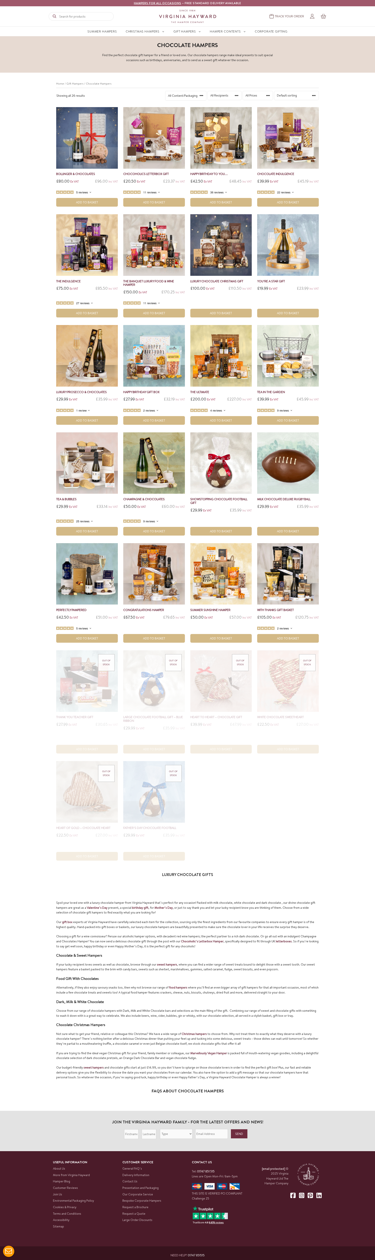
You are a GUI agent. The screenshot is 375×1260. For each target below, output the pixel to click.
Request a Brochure (135, 1207)
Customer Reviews (65, 1188)
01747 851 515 (206, 1171)
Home (60, 83)
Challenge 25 (200, 1198)
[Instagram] (302, 1195)
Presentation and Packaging (140, 1188)
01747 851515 (196, 1255)
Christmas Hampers (143, 31)
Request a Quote (133, 1213)
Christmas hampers (194, 1034)
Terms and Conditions (67, 1213)
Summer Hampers (102, 31)
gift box (67, 922)
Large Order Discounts (137, 1220)
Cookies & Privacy (64, 1207)
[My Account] (312, 16)
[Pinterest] (310, 1195)
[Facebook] (293, 1195)
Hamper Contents (225, 31)
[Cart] (324, 16)
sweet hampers (167, 964)
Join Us (57, 1194)
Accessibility (61, 1220)
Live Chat (8, 1251)
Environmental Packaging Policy (73, 1200)
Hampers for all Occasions (157, 3)
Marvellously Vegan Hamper (208, 1053)
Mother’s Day (164, 907)
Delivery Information (135, 1175)
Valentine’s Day (97, 907)
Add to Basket (87, 202)
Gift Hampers (184, 31)
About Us (59, 1168)
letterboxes (284, 941)
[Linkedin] (319, 1195)
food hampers (178, 987)
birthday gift (140, 907)
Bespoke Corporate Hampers (141, 1200)
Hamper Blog (61, 1181)
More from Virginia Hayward (71, 1175)
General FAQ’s (132, 1168)
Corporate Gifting (271, 31)
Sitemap (58, 1226)
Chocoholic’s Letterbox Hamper (202, 941)
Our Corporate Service (137, 1194)
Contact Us (129, 1181)
